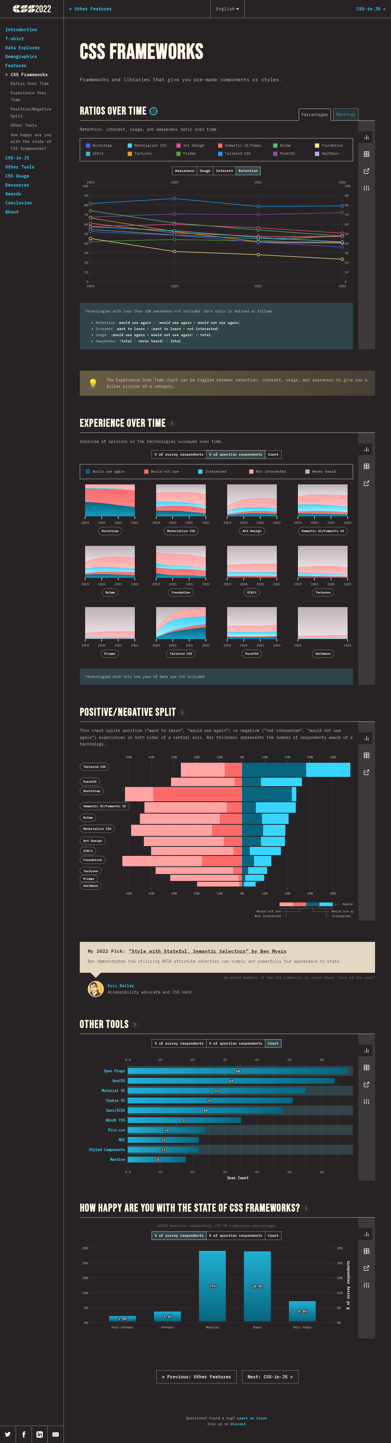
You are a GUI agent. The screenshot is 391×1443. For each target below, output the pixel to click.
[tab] (315, 115)
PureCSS (251, 653)
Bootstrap (110, 531)
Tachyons (322, 592)
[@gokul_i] (153, 111)
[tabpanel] (227, 235)
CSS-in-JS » (270, 1376)
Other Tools (24, 125)
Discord (238, 1424)
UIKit (251, 592)
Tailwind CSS (181, 653)
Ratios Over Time (30, 83)
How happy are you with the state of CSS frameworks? (31, 141)
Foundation (181, 592)
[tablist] (337, 114)
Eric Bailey (95, 989)
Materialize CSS (181, 531)
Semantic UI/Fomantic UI (322, 531)
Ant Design (252, 531)
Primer (109, 653)
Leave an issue (252, 1418)
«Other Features (196, 1376)
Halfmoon (322, 653)
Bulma (110, 592)
